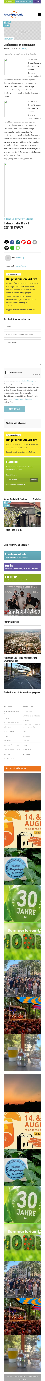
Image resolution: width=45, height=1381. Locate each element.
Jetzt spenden (12, 716)
